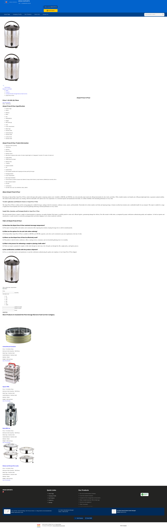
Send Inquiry (51, 10)
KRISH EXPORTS (24, 2)
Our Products (28, 14)
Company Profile (17, 14)
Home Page (7, 14)
